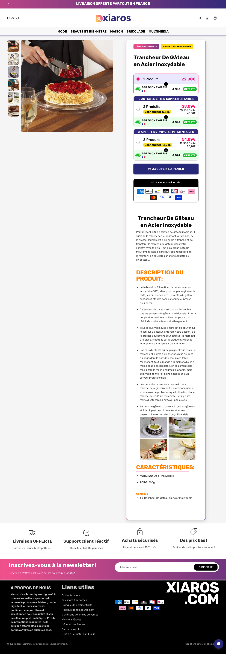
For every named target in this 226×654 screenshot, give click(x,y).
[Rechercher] (200, 18)
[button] (165, 84)
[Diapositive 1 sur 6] (13, 46)
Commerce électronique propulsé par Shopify (45, 644)
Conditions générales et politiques (202, 644)
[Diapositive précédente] (8, 4)
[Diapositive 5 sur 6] (13, 98)
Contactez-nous (71, 595)
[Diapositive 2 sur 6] (13, 59)
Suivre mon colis (71, 629)
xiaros (18, 644)
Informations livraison (74, 624)
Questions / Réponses (74, 599)
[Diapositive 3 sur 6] (13, 72)
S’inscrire (206, 567)
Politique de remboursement (78, 609)
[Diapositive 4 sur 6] (13, 85)
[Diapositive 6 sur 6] (13, 111)
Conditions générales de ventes (80, 614)
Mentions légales (71, 619)
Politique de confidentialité (77, 604)
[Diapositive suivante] (215, 4)
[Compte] (207, 18)
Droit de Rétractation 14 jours (78, 633)
